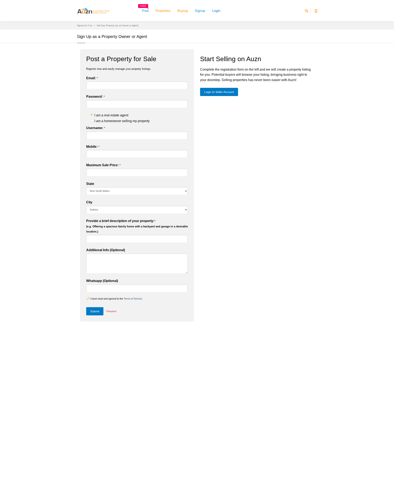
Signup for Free (84, 25)
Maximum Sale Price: (103, 165)
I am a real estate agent (111, 115)
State (90, 183)
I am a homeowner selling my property (122, 121)
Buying (183, 11)
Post (144, 9)
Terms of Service (133, 298)
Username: (95, 128)
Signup (200, 11)
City (89, 202)
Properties (163, 11)
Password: (95, 96)
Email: (92, 78)
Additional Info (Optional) (105, 250)
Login (216, 11)
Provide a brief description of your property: (137, 226)
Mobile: (92, 146)
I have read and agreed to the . (116, 298)
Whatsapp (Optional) (102, 281)
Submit (94, 311)
